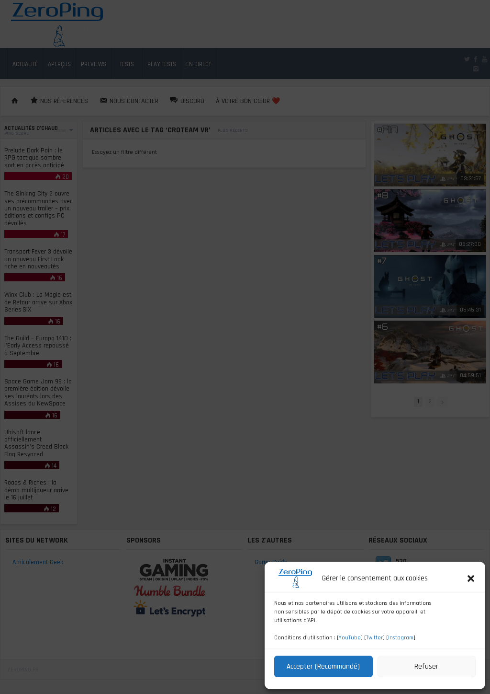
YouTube (350, 637)
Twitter (374, 637)
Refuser (426, 666)
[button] (471, 578)
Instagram (400, 637)
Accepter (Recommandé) (323, 666)
